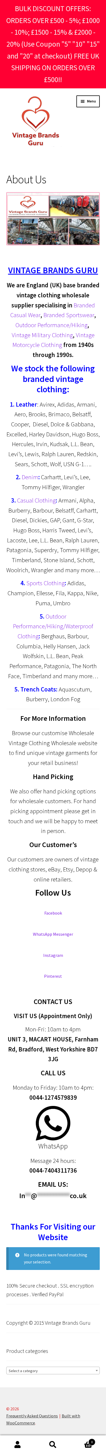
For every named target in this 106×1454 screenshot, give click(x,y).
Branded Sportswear (68, 315)
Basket (82, 1440)
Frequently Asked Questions (32, 1415)
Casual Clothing (36, 500)
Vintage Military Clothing (42, 335)
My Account (17, 1445)
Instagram (53, 955)
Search (53, 1445)
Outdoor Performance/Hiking (51, 325)
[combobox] (53, 1370)
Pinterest (53, 976)
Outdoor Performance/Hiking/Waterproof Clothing (53, 626)
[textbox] (53, 1371)
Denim (30, 477)
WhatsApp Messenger (53, 934)
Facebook (53, 913)
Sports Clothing (45, 583)
